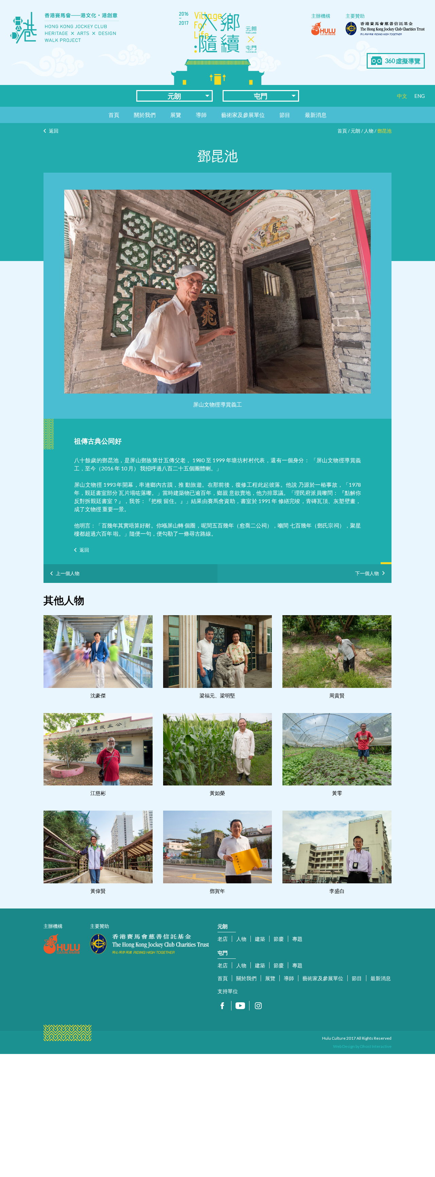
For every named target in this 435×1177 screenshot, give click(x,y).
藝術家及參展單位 (243, 114)
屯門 (260, 96)
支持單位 (228, 991)
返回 (53, 131)
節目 (284, 114)
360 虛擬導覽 (402, 61)
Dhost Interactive (376, 1046)
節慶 (279, 939)
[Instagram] (258, 1005)
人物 (368, 131)
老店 (223, 939)
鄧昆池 (384, 131)
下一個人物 (367, 572)
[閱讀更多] (98, 651)
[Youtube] (240, 1005)
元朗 (174, 96)
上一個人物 (68, 573)
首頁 (113, 114)
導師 (201, 114)
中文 (402, 96)
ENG (419, 96)
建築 (260, 939)
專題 (297, 939)
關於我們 (145, 114)
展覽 (175, 114)
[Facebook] (222, 1005)
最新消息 (316, 114)
